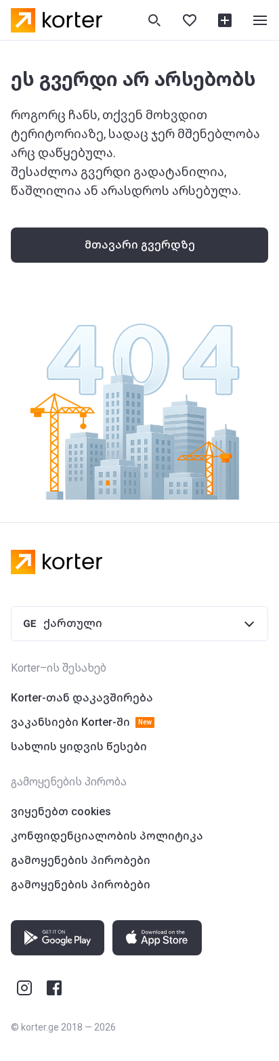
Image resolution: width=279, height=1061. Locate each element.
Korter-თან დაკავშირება (82, 697)
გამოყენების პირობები (80, 860)
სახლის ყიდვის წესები (79, 746)
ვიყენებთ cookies (61, 811)
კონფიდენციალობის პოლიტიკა (107, 835)
